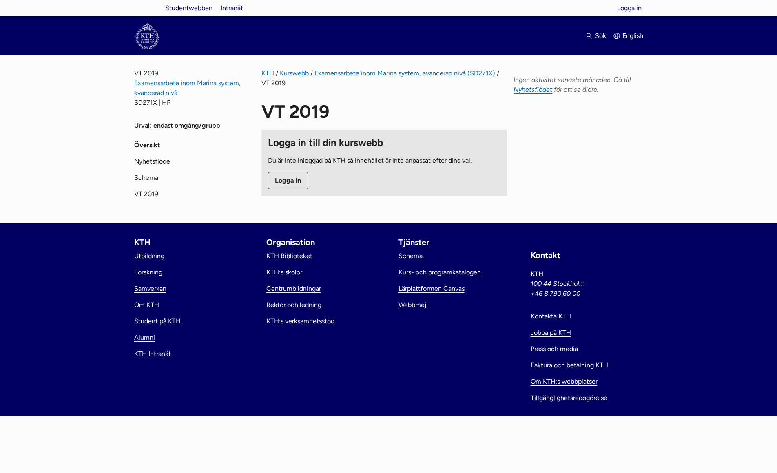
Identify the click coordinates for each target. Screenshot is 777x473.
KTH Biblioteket (289, 256)
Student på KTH (157, 321)
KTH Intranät (152, 354)
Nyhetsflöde (152, 161)
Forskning (148, 272)
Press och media (554, 349)
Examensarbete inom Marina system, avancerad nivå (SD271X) (404, 73)
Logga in (629, 8)
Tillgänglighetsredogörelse (569, 398)
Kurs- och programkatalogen (439, 272)
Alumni (144, 337)
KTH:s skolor (284, 272)
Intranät (232, 8)
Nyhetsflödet (533, 89)
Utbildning (149, 256)
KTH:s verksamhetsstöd (300, 321)
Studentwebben (189, 8)
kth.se (147, 8)
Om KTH (146, 305)
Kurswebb (294, 73)
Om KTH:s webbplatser (564, 381)
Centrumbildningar (293, 288)
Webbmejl (413, 305)
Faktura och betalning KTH (569, 365)
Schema (146, 177)
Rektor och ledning (293, 305)
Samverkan (150, 288)
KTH (267, 73)
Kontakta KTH (551, 316)
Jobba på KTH (551, 332)
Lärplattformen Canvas (431, 288)
